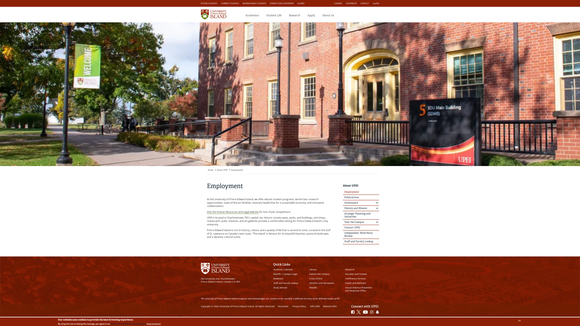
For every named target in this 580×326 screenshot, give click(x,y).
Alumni (300, 3)
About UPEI (222, 170)
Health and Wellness (355, 283)
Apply (311, 15)
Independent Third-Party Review (358, 234)
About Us (328, 15)
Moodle (313, 287)
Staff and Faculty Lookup (358, 241)
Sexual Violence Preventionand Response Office (358, 289)
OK (519, 320)
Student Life (274, 15)
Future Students (209, 3)
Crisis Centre (315, 278)
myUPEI (376, 3)
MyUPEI (277, 274)
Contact (365, 3)
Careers (338, 3)
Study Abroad (280, 287)
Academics (252, 15)
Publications (351, 197)
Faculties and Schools (356, 274)
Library (312, 269)
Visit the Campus (354, 222)
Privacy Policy (299, 306)
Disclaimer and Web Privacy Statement (128, 324)
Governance (351, 202)
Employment (237, 170)
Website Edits (330, 306)
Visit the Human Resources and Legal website (233, 212)
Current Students (230, 3)
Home (210, 170)
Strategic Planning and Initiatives (357, 215)
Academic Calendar (283, 269)
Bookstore (278, 278)
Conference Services (355, 278)
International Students (254, 3)
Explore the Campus (319, 274)
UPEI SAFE (315, 306)
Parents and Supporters (282, 3)
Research (294, 15)
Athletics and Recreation (321, 283)
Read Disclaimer (154, 324)
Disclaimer (283, 306)
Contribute (351, 3)
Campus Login (290, 274)
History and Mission (355, 208)
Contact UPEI (352, 227)
